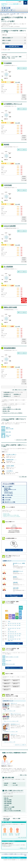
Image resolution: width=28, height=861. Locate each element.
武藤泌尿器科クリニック (18, 571)
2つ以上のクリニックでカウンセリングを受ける (12, 413)
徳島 (19, 635)
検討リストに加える (22, 68)
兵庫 (15, 633)
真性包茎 (5, 785)
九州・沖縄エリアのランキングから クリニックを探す (14, 596)
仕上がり (8, 56)
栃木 (11, 628)
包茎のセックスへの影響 (9, 807)
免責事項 (8, 857)
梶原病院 (6, 144)
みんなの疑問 (6, 819)
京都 (11, 633)
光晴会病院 (15, 582)
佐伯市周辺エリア (17, 394)
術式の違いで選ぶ (6, 411)
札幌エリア (6, 680)
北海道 (9, 621)
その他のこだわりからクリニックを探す (14, 667)
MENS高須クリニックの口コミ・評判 (10, 731)
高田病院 (15, 576)
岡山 (13, 635)
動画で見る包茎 (7, 818)
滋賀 (8, 633)
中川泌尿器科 (8, 63)
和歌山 (20, 633)
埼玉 (15, 628)
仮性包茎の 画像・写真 (5, 834)
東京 (19, 628)
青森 (8, 623)
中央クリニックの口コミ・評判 (9, 741)
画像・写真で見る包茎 (22, 837)
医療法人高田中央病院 (10, 307)
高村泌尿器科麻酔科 (10, 348)
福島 (19, 623)
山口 (17, 635)
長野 (19, 625)
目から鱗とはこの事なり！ (11, 454)
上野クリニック (14, 703)
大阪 (13, 633)
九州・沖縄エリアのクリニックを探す (19, 389)
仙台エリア (15, 680)
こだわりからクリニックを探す (21, 439)
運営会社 (3, 857)
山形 (17, 623)
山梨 (17, 625)
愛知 (13, 631)
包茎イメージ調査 (16, 818)
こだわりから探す (7, 497)
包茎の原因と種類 (9, 777)
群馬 (13, 628)
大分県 (18, 13)
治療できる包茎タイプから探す (12, 656)
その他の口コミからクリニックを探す (14, 550)
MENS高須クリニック (15, 724)
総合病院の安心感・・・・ (11, 459)
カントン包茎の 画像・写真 (17, 834)
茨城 (8, 628)
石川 (13, 625)
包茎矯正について (23, 848)
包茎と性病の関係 (7, 803)
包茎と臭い (6, 798)
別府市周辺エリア (7, 396)
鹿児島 (9, 640)
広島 (15, 635)
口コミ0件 (17, 82)
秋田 (15, 623)
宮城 (13, 623)
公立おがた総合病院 (10, 226)
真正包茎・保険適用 (10, 465)
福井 (15, 625)
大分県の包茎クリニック (9, 392)
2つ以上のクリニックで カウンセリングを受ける (8, 492)
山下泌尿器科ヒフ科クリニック (13, 104)
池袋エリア (6, 686)
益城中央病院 (15, 588)
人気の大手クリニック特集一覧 (20, 744)
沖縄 (11, 640)
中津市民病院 (8, 185)
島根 (11, 635)
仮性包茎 (14, 783)
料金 (9, 57)
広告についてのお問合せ (16, 857)
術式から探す (8, 660)
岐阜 (8, 631)
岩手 (11, 623)
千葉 (17, 628)
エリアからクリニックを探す (14, 643)
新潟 (8, 625)
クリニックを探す (6, 13)
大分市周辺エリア (7, 394)
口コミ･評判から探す (23, 476)
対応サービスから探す (10, 664)
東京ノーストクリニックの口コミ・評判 (11, 721)
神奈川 (9, 629)
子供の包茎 (6, 805)
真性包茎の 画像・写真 (11, 834)
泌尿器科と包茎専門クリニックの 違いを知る (10, 490)
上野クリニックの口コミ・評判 (9, 710)
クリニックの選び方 (7, 407)
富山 (11, 625)
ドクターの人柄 (14, 56)
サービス (13, 57)
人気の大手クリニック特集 (9, 502)
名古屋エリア (15, 686)
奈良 (17, 633)
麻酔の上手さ (4, 57)
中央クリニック (14, 734)
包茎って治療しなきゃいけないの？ (14, 790)
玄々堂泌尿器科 (8, 266)
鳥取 (8, 635)
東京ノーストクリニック (16, 713)
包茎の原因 (6, 783)
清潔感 (20, 56)
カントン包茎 (15, 785)
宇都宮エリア (6, 683)
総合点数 (3, 56)
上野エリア (15, 683)
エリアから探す (13, 13)
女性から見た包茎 (7, 808)
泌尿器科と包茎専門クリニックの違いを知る (12, 409)
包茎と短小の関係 (7, 799)
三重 (15, 631)
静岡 (11, 631)
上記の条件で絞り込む (14, 46)
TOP (1, 13)
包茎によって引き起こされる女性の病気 (12, 810)
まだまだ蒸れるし (9, 470)
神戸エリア (6, 689)
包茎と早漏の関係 (7, 801)
